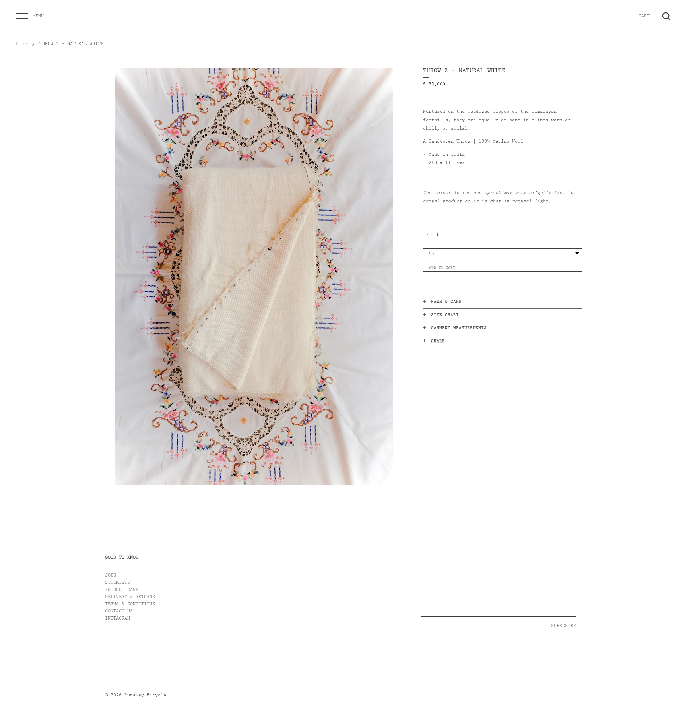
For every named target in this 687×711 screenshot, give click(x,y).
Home (21, 44)
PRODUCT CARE (121, 590)
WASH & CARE (446, 302)
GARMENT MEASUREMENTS (459, 328)
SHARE (438, 341)
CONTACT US (119, 611)
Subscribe (563, 626)
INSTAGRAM (117, 618)
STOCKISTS (117, 583)
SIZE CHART (445, 315)
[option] (254, 276)
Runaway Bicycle (145, 695)
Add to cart (442, 268)
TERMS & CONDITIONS (130, 604)
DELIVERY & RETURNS (130, 597)
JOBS (110, 575)
